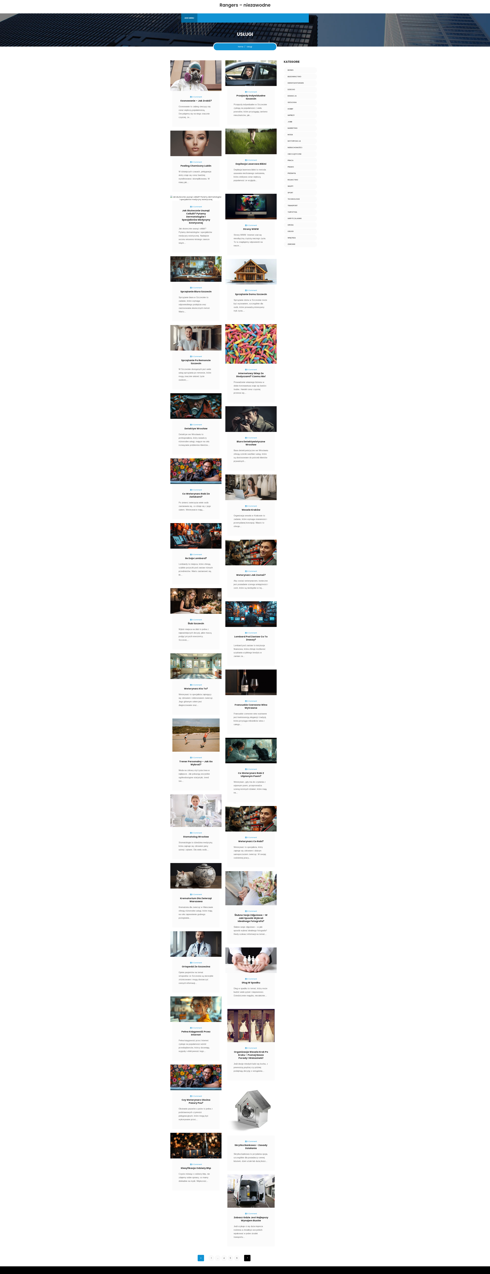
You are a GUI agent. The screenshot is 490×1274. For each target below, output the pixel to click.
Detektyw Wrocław (196, 428)
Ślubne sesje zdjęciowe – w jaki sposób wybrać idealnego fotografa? (251, 918)
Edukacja (292, 96)
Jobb (290, 122)
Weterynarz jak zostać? (251, 575)
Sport (290, 192)
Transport (293, 205)
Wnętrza (292, 238)
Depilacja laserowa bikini (251, 163)
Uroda (290, 225)
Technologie (294, 199)
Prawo (291, 167)
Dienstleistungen (296, 83)
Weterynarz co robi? (251, 841)
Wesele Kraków (251, 509)
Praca (290, 160)
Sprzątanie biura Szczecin (196, 291)
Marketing (292, 128)
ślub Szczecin (196, 623)
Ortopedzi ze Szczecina (196, 966)
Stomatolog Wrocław (196, 836)
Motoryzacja (294, 141)
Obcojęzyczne (294, 154)
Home (240, 46)
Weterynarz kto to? (196, 688)
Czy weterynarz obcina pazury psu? (196, 1101)
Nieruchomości (295, 147)
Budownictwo (294, 76)
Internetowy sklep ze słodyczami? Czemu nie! (251, 375)
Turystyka (292, 212)
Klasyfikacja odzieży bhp (196, 1168)
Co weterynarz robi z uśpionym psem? (251, 774)
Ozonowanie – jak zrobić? (196, 100)
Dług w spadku (251, 982)
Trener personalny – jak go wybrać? (196, 763)
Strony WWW (251, 229)
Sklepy (290, 186)
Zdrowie (291, 244)
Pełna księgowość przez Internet (195, 1033)
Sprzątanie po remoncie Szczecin (196, 362)
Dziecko (291, 89)
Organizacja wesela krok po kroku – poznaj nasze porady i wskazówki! (251, 1055)
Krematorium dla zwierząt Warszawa (196, 900)
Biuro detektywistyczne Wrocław (251, 443)
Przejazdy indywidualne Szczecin (250, 97)
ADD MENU (189, 18)
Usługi (291, 231)
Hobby (290, 109)
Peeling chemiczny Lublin (196, 165)
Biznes (290, 70)
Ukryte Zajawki (295, 218)
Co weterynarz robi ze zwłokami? (196, 495)
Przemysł (292, 173)
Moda (290, 134)
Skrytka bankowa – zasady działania (251, 1147)
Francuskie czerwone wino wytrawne (251, 706)
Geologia (292, 102)
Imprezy (291, 115)
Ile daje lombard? (196, 558)
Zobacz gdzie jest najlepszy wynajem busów (251, 1219)
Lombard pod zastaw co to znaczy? (251, 638)
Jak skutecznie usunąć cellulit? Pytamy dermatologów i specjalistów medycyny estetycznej (196, 216)
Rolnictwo (293, 180)
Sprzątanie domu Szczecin (251, 294)
